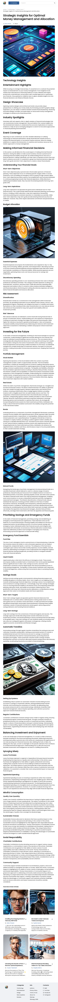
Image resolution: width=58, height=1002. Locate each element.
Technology (11, 9)
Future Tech (19, 9)
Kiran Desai (8, 23)
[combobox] (37, 3)
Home (4, 9)
